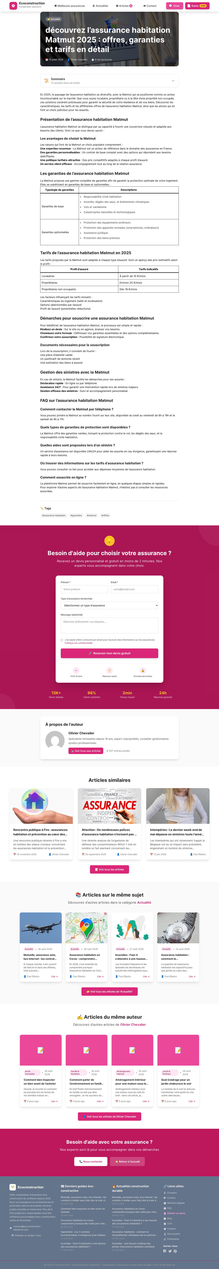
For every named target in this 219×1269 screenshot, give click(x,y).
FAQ (169, 1208)
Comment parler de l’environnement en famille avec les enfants (86, 1083)
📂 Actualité (53, 19)
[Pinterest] (175, 1251)
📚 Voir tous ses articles (86, 750)
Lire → (54, 976)
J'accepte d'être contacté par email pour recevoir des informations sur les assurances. (110, 641)
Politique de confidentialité (79, 643)
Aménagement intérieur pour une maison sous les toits (131, 1083)
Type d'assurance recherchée (76, 598)
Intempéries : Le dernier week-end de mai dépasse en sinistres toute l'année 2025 (176, 834)
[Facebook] (165, 1251)
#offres (105, 515)
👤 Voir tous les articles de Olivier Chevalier (109, 1116)
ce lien (73, 469)
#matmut (91, 515)
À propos (172, 1192)
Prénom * (66, 582)
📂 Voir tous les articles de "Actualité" (110, 991)
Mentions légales (176, 1203)
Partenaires (173, 1239)
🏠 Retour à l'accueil (127, 1161)
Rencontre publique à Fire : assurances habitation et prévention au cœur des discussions (40, 834)
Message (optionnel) (72, 614)
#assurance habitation (53, 515)
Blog (169, 1218)
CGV (169, 1223)
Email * (114, 582)
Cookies (171, 1228)
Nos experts (173, 1233)
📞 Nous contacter (90, 1161)
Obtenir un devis (176, 1213)
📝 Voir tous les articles (109, 869)
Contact (171, 1197)
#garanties (76, 515)
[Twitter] (170, 1251)
